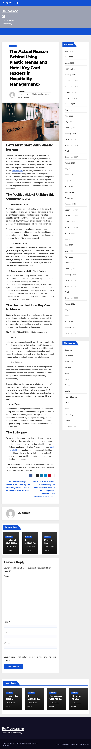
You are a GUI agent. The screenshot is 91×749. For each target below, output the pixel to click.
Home (58, 744)
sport (67, 409)
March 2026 (69, 63)
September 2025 (71, 98)
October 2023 (70, 222)
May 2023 (69, 251)
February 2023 (71, 269)
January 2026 (70, 75)
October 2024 (70, 151)
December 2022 (71, 280)
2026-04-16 (77, 702)
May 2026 (69, 51)
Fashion (68, 368)
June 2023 (69, 245)
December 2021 (71, 333)
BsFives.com (13, 728)
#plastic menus (24, 97)
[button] (83, 32)
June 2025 (69, 116)
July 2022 (69, 310)
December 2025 (71, 81)
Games (67, 385)
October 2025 (70, 92)
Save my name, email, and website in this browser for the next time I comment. (30, 658)
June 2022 (69, 316)
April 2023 (69, 257)
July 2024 (69, 169)
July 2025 (69, 110)
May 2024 (69, 180)
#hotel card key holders (41, 94)
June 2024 (69, 175)
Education (69, 356)
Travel (67, 420)
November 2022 (71, 286)
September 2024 (71, 157)
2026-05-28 (11, 702)
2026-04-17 (55, 702)
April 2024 (69, 186)
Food (67, 373)
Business (13, 46)
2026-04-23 (33, 702)
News (67, 403)
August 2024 (70, 163)
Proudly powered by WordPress (12, 743)
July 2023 (69, 239)
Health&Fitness (71, 397)
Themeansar (6, 745)
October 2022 (70, 292)
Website (7, 643)
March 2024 (69, 192)
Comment (8, 576)
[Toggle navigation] (87, 32)
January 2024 (70, 204)
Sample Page (84, 744)
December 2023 (71, 210)
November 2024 (71, 145)
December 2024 (71, 139)
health (67, 391)
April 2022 (69, 322)
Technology (69, 415)
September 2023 (71, 227)
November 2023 (71, 216)
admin (22, 91)
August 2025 (70, 104)
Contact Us (65, 744)
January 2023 (70, 274)
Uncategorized (71, 426)
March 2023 (69, 263)
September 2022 (71, 298)
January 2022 (70, 327)
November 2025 (71, 86)
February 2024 (71, 198)
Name (7, 622)
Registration (74, 744)
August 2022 (70, 304)
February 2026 (71, 69)
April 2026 (69, 57)
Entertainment (70, 362)
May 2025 (69, 122)
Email (7, 632)
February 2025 (71, 128)
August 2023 (70, 233)
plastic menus (17, 171)
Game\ (67, 379)
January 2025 (70, 133)
